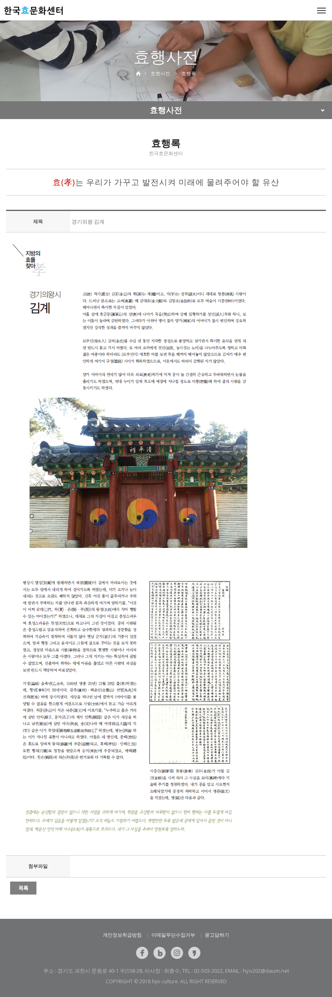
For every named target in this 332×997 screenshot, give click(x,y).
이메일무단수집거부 (173, 934)
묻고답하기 (217, 934)
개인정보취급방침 (122, 934)
